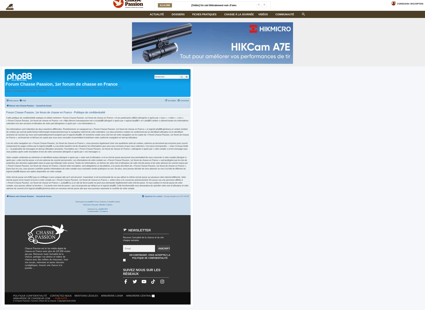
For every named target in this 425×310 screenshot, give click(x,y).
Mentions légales (86, 295)
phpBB (90, 202)
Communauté (284, 14)
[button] (303, 13)
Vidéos (263, 14)
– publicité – (61, 298)
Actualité (157, 14)
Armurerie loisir (112, 295)
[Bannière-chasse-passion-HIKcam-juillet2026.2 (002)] (212, 43)
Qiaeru (109, 205)
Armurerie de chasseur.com (31, 298)
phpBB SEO (103, 209)
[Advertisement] (102, 247)
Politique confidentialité (30, 295)
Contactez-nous (61, 295)
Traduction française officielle (94, 205)
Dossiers (178, 14)
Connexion (410, 4)
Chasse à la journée (239, 14)
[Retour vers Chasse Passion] (19, 76)
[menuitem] (22, 101)
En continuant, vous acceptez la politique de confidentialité (149, 256)
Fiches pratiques (204, 14)
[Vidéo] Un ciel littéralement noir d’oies (213, 5)
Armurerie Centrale (139, 295)
